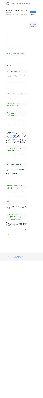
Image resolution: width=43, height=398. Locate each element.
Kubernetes (21, 18)
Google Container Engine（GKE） (10, 18)
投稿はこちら (25, 14)
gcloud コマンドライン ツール (13, 37)
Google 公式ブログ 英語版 (8, 256)
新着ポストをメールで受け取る (33, 24)
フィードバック (9, 225)
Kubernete (18, 141)
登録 (35, 22)
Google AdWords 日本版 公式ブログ (17, 256)
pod (14, 121)
